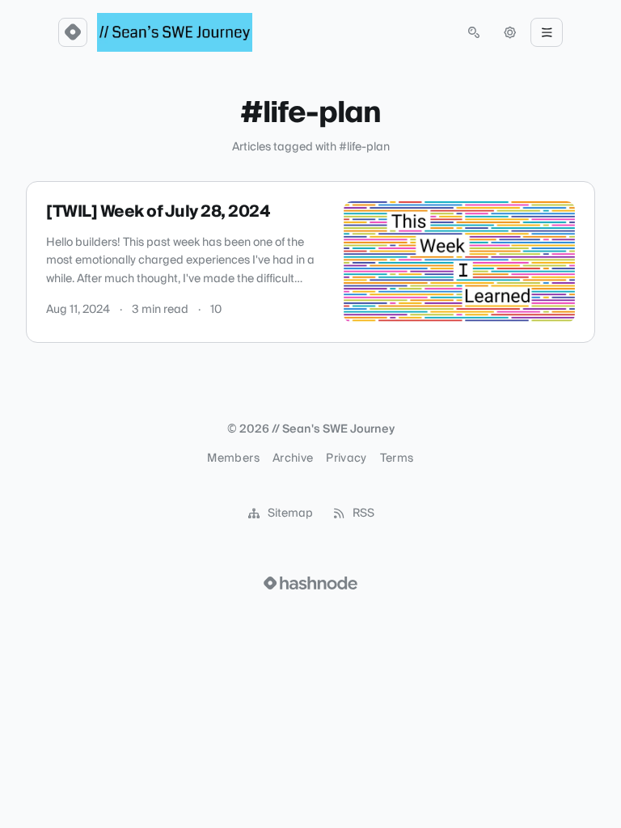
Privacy (346, 458)
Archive (292, 458)
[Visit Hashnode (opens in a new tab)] (310, 583)
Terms (397, 458)
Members (233, 458)
